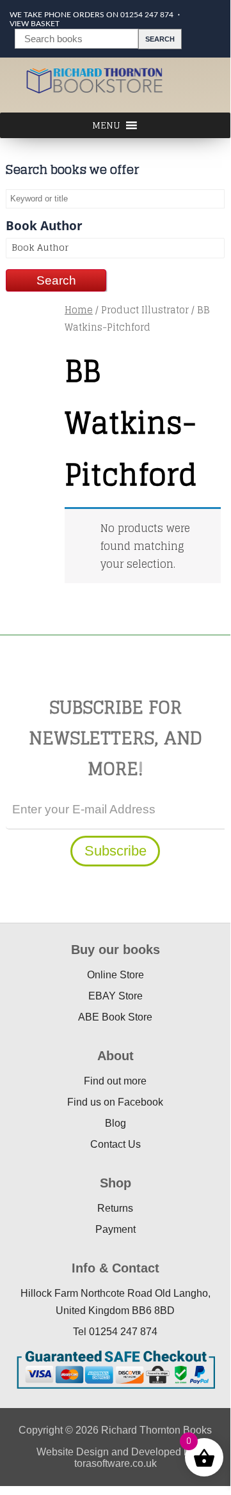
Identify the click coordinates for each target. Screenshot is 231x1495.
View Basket (35, 23)
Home (79, 309)
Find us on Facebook (115, 1102)
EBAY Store (115, 995)
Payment (115, 1229)
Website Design (72, 1451)
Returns (115, 1208)
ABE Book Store (115, 1017)
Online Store (115, 974)
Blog (115, 1123)
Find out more (115, 1081)
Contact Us (115, 1144)
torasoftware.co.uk (115, 1463)
